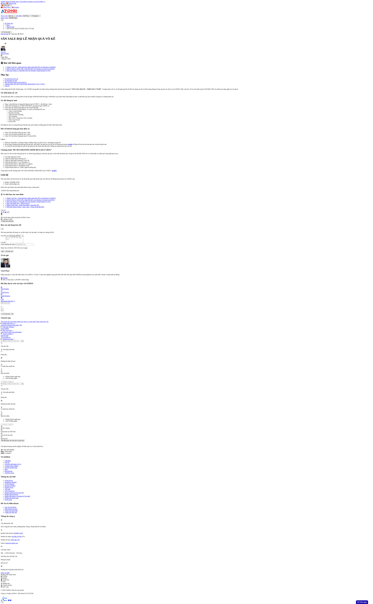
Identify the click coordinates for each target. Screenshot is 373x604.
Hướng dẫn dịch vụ (8, 323)
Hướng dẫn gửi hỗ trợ (11, 494)
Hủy (3, 251)
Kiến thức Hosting (7, 325)
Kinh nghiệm (5, 328)
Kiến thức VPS (17, 325)
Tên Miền (19, 16)
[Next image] (8, 303)
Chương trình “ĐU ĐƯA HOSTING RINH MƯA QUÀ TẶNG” (25, 84)
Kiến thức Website (8, 327)
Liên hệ (7, 86)
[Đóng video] (2, 310)
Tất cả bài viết (5, 321)
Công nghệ (32, 321)
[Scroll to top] (2, 602)
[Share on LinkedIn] (6, 212)
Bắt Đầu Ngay (13, 18)
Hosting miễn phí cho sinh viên (14, 493)
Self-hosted (18, 332)
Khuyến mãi (5, 34)
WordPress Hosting (11, 482)
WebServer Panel (7, 339)
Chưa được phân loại (16, 321)
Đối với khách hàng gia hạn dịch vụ (16, 82)
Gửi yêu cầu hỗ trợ (10, 507)
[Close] (2, 229)
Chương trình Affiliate (11, 466)
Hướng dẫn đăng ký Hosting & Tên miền (17, 496)
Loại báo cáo (5, 235)
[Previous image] (5, 303)
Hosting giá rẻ (9, 487)
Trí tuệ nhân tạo (5, 337)
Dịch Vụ (11, 16)
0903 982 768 (15, 540)
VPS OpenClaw (10, 491)
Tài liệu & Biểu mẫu (11, 467)
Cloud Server (9, 480)
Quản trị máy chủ (9, 332)
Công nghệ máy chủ (42, 321)
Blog (6, 469)
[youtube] (9, 600)
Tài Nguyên (35, 16)
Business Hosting (10, 486)
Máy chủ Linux (7, 330)
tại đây (70, 144)
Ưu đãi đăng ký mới (11, 80)
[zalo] (5, 600)
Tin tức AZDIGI (7, 334)
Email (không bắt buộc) (8, 244)
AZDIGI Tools (9, 473)
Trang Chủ (4, 16)
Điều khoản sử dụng (11, 509)
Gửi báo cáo (9, 251)
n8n (2, 332)
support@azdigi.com (11, 543)
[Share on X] (4, 212)
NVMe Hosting (9, 484)
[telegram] (10, 600)
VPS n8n (7, 489)
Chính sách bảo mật (11, 512)
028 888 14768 (18, 533)
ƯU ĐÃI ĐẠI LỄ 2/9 (11, 79)
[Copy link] (8, 212)
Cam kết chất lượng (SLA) (13, 464)
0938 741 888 (5, 573)
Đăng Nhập (4, 18)
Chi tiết (3, 242)
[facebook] (2, 600)
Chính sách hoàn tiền (11, 511)
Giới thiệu (8, 460)
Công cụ (26, 321)
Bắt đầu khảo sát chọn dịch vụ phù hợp (13, 440)
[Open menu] (2, 20)
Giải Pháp (26, 16)
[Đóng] (22, 341)
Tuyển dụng (8, 500)
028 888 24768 (16, 536)
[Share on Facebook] (2, 212)
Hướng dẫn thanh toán (11, 498)
